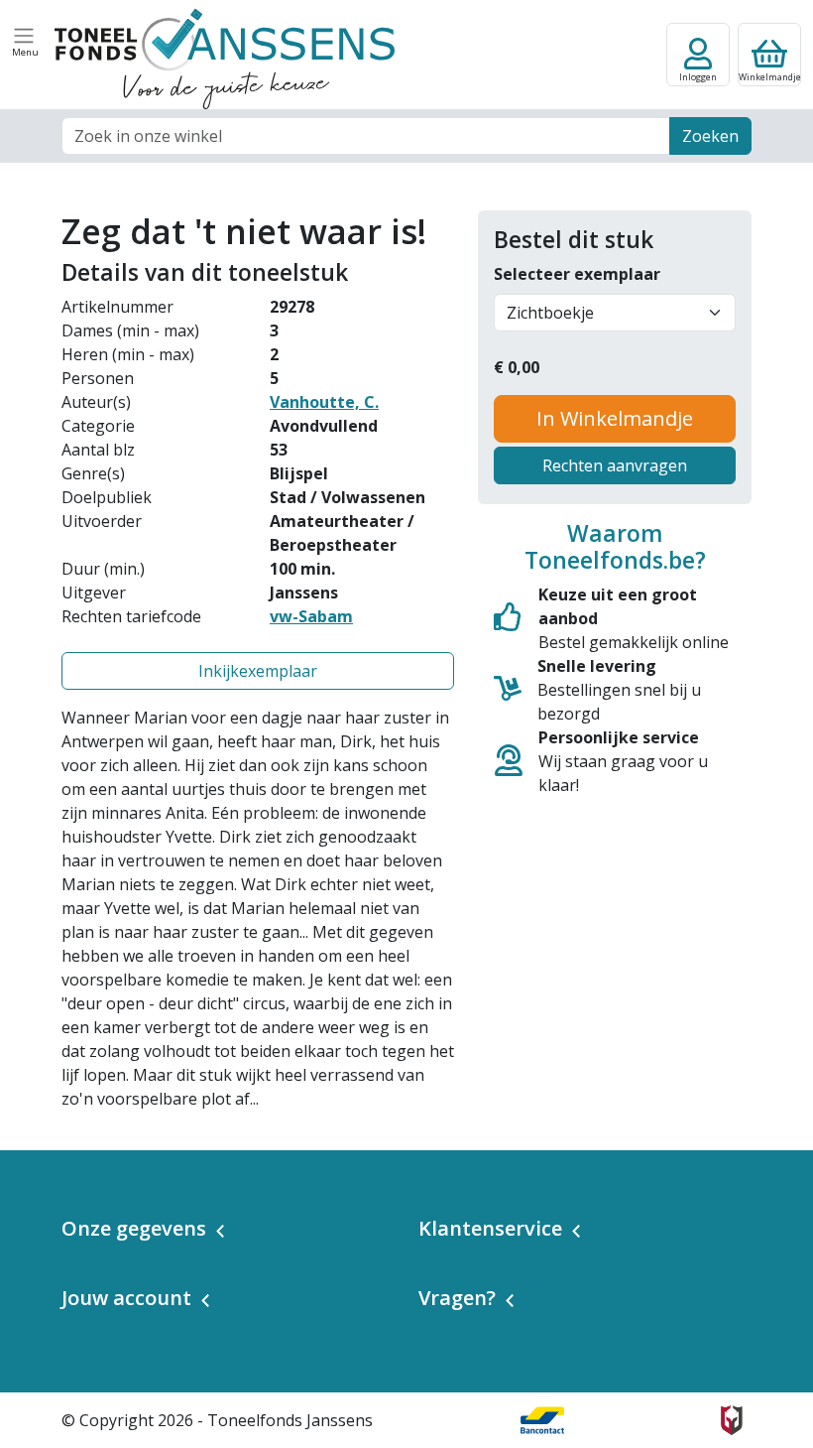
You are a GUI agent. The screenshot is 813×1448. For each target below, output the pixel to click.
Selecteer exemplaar (577, 274)
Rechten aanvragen (614, 465)
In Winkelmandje (614, 418)
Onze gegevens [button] (133, 1228)
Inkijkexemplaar (257, 671)
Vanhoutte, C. (324, 402)
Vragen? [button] (457, 1297)
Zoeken (710, 136)
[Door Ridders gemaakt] (732, 1420)
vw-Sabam (311, 616)
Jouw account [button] (126, 1297)
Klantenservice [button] (490, 1228)
